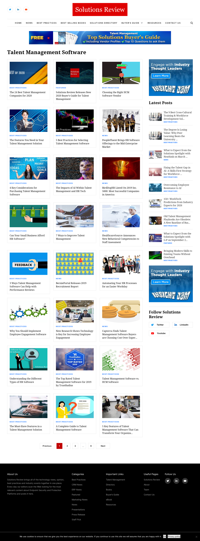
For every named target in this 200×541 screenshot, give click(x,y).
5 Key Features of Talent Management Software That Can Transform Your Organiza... (120, 430)
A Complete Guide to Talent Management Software (71, 428)
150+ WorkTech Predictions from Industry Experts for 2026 (178, 202)
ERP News (77, 489)
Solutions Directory (103, 23)
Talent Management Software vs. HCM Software (120, 380)
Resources (154, 23)
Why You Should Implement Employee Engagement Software (28, 332)
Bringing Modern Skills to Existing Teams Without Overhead (178, 254)
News (29, 23)
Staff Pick (76, 519)
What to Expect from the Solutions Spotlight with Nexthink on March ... (177, 153)
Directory (110, 484)
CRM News (77, 484)
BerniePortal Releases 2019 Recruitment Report (71, 285)
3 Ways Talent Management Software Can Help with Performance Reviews (25, 286)
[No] (196, 536)
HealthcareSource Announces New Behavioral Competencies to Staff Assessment (120, 239)
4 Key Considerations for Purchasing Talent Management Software (27, 191)
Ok (164, 536)
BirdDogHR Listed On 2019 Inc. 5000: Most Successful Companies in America (120, 191)
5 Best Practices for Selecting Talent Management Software (72, 141)
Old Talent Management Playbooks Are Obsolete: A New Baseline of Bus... (177, 219)
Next (103, 445)
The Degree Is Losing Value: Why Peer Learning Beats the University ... (175, 134)
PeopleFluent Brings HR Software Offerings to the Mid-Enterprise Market (121, 143)
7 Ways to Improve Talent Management (70, 237)
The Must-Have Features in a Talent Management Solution (26, 428)
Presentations (78, 509)
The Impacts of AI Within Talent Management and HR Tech (74, 189)
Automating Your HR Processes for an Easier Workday (119, 285)
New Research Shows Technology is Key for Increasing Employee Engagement (74, 334)
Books (109, 489)
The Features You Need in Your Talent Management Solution (27, 141)
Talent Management (115, 479)
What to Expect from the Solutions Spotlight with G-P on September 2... (177, 236)
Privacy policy (174, 536)
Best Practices (47, 23)
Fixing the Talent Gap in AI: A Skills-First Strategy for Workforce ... (178, 170)
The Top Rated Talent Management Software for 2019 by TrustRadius (73, 382)
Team (146, 489)
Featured (61, 87)
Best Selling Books (73, 23)
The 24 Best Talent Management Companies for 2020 (28, 94)
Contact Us (173, 23)
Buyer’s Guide (130, 23)
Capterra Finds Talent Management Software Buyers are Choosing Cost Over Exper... (119, 334)
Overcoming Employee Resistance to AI (176, 186)
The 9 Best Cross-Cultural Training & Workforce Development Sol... (178, 115)
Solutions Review (152, 479)
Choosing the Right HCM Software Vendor (115, 94)
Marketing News (79, 499)
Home (18, 23)
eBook (109, 499)
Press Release (78, 514)
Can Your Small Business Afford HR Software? (27, 237)
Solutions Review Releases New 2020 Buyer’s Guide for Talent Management (73, 95)
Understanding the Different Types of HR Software (26, 380)
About (146, 484)
